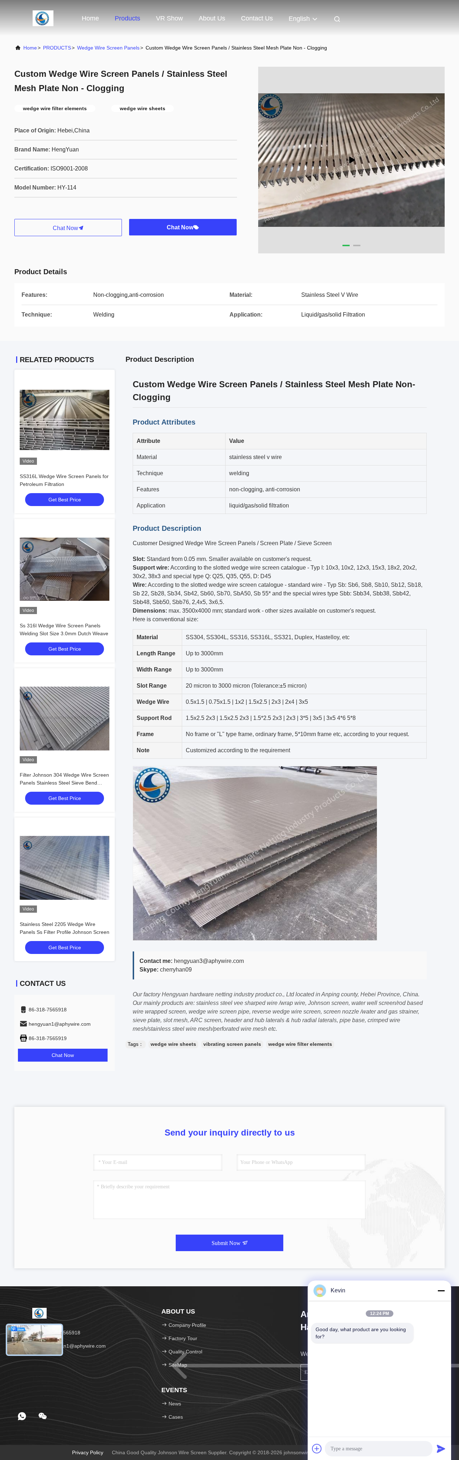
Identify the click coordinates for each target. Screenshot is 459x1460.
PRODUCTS (57, 48)
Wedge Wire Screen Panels (108, 48)
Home (90, 18)
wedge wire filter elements (300, 1044)
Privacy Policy (87, 1452)
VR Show (169, 18)
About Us (212, 18)
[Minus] (441, 1290)
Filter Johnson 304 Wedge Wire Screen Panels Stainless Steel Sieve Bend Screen (64, 783)
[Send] (441, 1448)
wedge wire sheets (173, 1044)
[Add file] (317, 1448)
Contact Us (257, 18)
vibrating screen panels (232, 1044)
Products (127, 18)
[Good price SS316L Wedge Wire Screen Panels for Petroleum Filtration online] (64, 420)
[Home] (43, 18)
